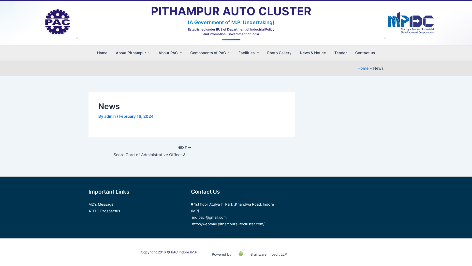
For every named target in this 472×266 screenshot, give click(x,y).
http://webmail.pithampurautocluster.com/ (228, 224)
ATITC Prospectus (104, 211)
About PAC (168, 52)
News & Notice (313, 52)
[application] (148, 53)
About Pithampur (131, 52)
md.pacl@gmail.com (209, 217)
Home (102, 52)
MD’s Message (101, 204)
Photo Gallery (279, 52)
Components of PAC (208, 52)
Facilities (246, 52)
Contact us (365, 52)
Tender (340, 52)
